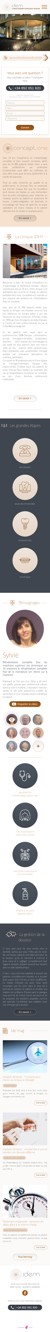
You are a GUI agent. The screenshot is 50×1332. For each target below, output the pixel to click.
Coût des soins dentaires (14, 1158)
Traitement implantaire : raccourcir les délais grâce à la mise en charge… (23, 1223)
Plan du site (14, 1301)
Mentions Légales (33, 1301)
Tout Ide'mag (25, 1256)
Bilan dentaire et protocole (15, 1230)
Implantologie (10, 1086)
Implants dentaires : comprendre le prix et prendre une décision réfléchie (25, 1151)
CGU (22, 1301)
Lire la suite (40, 1103)
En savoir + (25, 218)
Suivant (25, 127)
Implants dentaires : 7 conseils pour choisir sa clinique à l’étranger (21, 1078)
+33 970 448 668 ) (35, 97)
